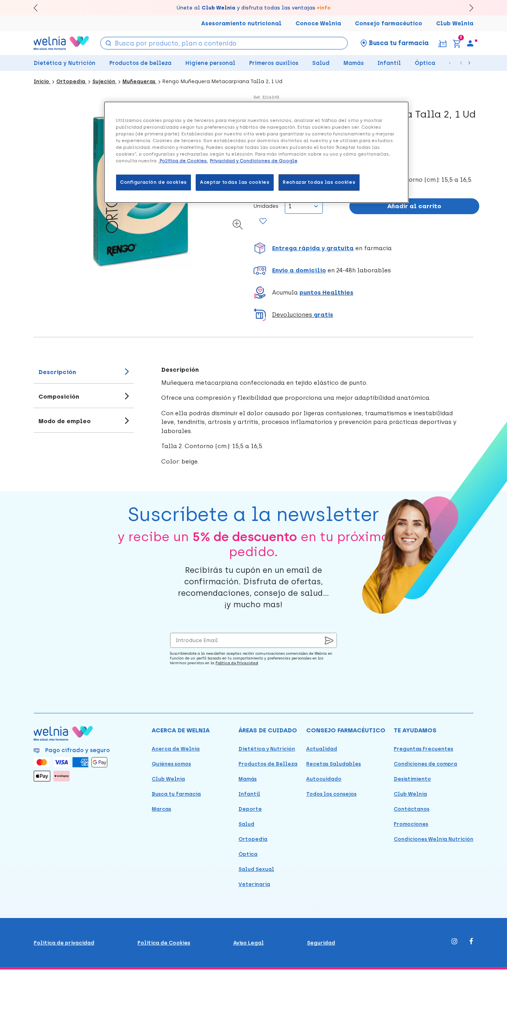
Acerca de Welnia (176, 749)
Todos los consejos (331, 794)
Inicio (42, 81)
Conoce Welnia (318, 23)
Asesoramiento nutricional (241, 23)
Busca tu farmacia (176, 794)
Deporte (250, 809)
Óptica (425, 63)
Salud (321, 63)
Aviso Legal (248, 943)
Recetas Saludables (333, 764)
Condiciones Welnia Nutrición (433, 839)
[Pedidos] (442, 43)
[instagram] (454, 942)
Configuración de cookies (153, 182)
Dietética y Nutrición (64, 63)
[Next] (467, 7)
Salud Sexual (256, 869)
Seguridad (321, 943)
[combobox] (224, 43)
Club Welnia (454, 23)
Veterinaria (254, 884)
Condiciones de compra (425, 764)
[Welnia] (61, 43)
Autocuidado (323, 779)
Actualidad (321, 749)
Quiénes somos (171, 764)
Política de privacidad (64, 943)
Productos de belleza (140, 63)
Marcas (161, 809)
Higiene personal (210, 63)
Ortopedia (71, 81)
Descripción (57, 372)
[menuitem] (470, 43)
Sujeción (104, 81)
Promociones (411, 824)
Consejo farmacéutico (388, 23)
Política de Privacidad (236, 663)
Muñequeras (139, 81)
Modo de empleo (64, 421)
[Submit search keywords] (108, 42)
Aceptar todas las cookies (234, 182)
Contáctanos (411, 809)
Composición (58, 396)
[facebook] (471, 942)
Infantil (389, 63)
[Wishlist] (263, 221)
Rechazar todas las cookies (319, 182)
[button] (366, 248)
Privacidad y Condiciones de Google (253, 160)
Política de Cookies (163, 943)
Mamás (353, 63)
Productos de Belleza (267, 764)
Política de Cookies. (183, 160)
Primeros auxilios (273, 63)
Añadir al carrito (414, 206)
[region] (256, 152)
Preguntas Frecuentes (423, 749)
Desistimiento (412, 779)
